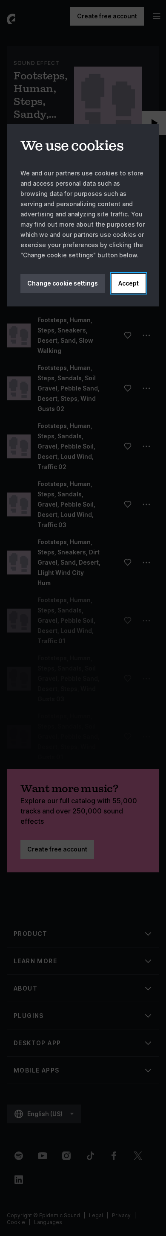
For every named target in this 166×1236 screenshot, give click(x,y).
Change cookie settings (62, 283)
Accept (128, 283)
